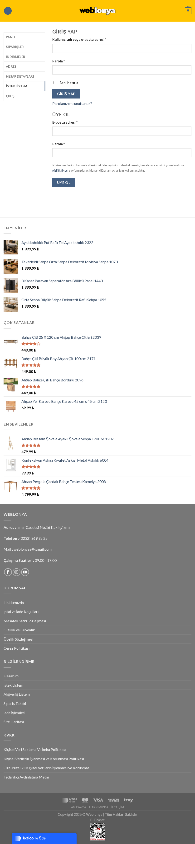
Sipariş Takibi (15, 703)
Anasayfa (78, 807)
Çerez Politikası (16, 648)
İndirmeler (15, 57)
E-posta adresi (65, 122)
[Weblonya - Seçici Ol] (97, 11)
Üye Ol (64, 182)
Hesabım (11, 676)
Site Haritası (14, 721)
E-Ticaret (97, 820)
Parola (58, 61)
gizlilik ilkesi (60, 170)
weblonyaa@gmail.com (33, 549)
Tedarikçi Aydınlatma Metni (26, 777)
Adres (11, 66)
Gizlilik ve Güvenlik (19, 630)
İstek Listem (16, 86)
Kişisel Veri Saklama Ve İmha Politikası (35, 749)
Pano (10, 37)
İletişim (117, 807)
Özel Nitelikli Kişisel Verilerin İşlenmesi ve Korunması (47, 767)
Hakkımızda (14, 602)
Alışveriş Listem (17, 694)
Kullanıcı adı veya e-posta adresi (79, 40)
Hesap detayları (20, 76)
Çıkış (10, 96)
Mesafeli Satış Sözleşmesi (25, 621)
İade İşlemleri (14, 712)
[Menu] (8, 11)
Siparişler (15, 47)
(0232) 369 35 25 (34, 538)
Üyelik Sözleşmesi (18, 639)
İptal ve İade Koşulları (21, 611)
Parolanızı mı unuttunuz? (72, 103)
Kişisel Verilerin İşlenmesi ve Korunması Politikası (44, 758)
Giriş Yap (66, 94)
